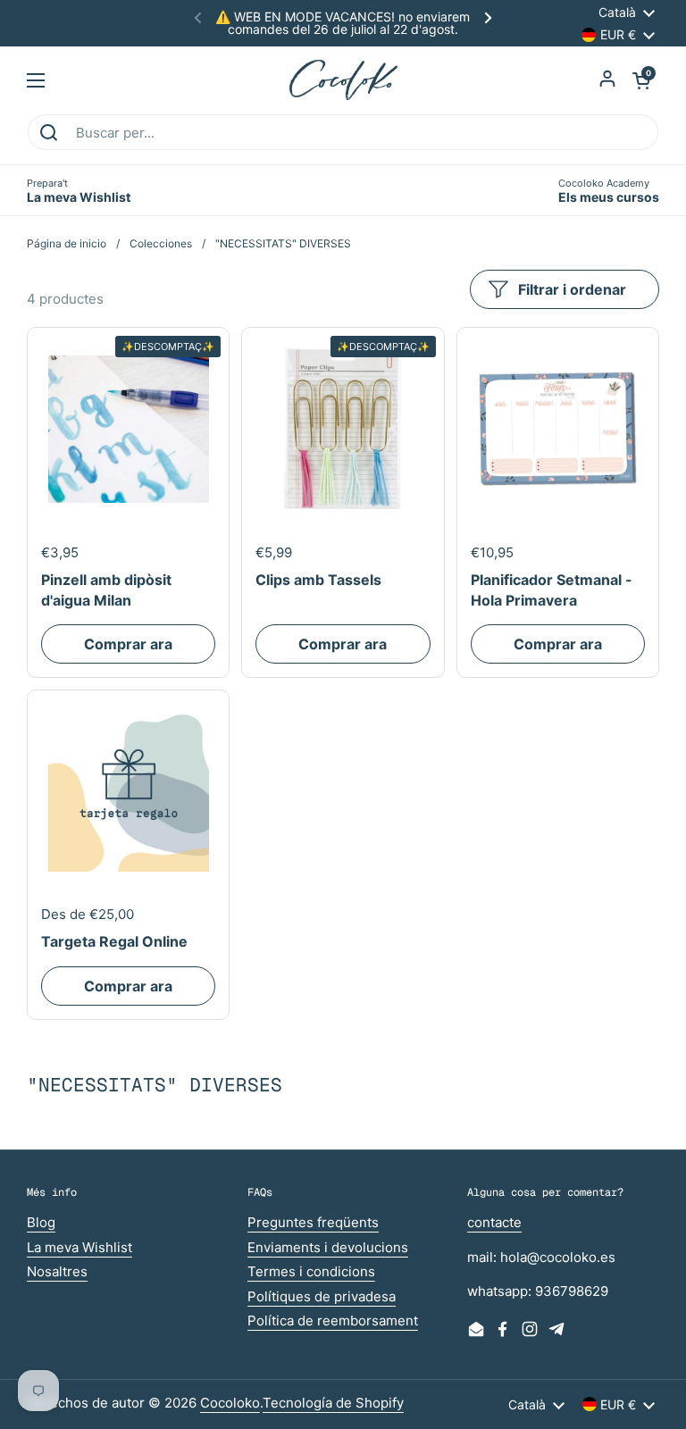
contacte (494, 1222)
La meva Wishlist (79, 1247)
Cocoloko (230, 1402)
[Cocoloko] (343, 80)
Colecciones (161, 243)
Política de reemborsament (332, 1320)
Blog (41, 1222)
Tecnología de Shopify (333, 1402)
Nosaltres (57, 1271)
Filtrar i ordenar (572, 289)
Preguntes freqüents (313, 1222)
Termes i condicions (311, 1271)
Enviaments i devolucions (327, 1247)
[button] (641, 80)
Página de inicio (66, 243)
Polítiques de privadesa (321, 1296)
